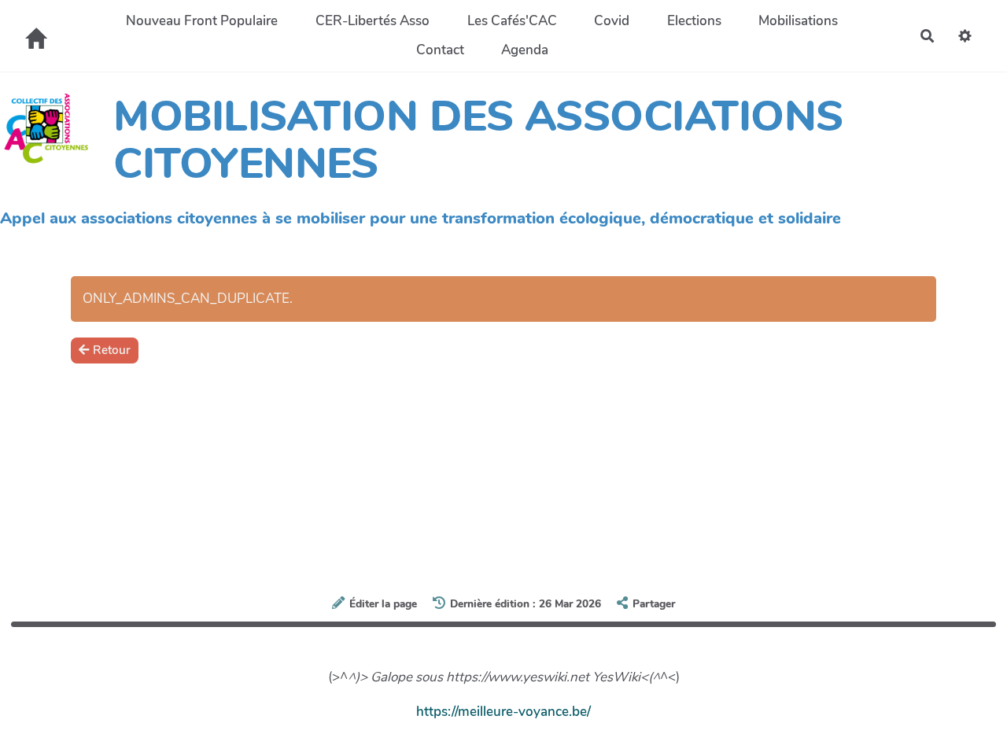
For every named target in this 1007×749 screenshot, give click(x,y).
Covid (611, 21)
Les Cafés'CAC (512, 21)
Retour (112, 350)
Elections (694, 21)
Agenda (524, 50)
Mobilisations (798, 21)
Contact (440, 50)
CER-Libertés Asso (372, 21)
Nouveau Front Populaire (202, 21)
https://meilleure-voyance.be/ (503, 712)
